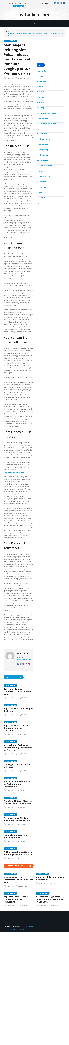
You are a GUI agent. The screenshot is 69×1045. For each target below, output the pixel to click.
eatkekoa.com (34, 14)
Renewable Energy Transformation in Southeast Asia (18, 691)
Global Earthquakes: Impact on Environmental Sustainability (17, 784)
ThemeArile (23, 929)
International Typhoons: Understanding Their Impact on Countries (18, 747)
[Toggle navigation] (34, 23)
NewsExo (14, 929)
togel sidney (41, 203)
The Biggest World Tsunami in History (17, 765)
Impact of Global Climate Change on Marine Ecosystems (16, 728)
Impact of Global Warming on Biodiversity (18, 709)
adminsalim (10, 78)
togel (39, 129)
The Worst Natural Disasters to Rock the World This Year (18, 802)
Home (7, 31)
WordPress (29, 927)
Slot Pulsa (40, 76)
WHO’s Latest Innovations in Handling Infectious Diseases (18, 853)
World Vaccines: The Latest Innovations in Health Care (17, 819)
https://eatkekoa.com (24, 660)
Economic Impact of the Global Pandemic (15, 836)
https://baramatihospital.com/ (14, 472)
